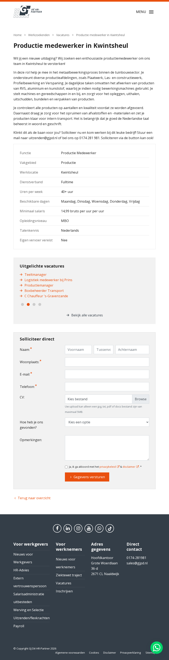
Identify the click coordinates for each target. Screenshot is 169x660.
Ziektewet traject (69, 575)
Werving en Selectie (28, 610)
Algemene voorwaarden (70, 652)
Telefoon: (27, 386)
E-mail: (25, 374)
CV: (22, 397)
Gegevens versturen (89, 477)
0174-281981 (136, 557)
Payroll (18, 626)
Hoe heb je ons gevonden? (31, 425)
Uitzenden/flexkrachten (31, 618)
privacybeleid (108, 467)
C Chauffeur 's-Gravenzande (46, 296)
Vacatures (63, 583)
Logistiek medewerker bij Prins (48, 280)
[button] (22, 304)
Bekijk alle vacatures (87, 315)
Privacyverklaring (130, 652)
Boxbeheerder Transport (44, 290)
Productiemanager (39, 285)
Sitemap (151, 652)
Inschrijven (64, 591)
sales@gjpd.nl (137, 563)
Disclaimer (109, 652)
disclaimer (129, 467)
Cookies (94, 652)
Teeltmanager (36, 274)
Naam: (25, 349)
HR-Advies (21, 570)
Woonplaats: (29, 362)
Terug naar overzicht (34, 498)
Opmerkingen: (31, 440)
